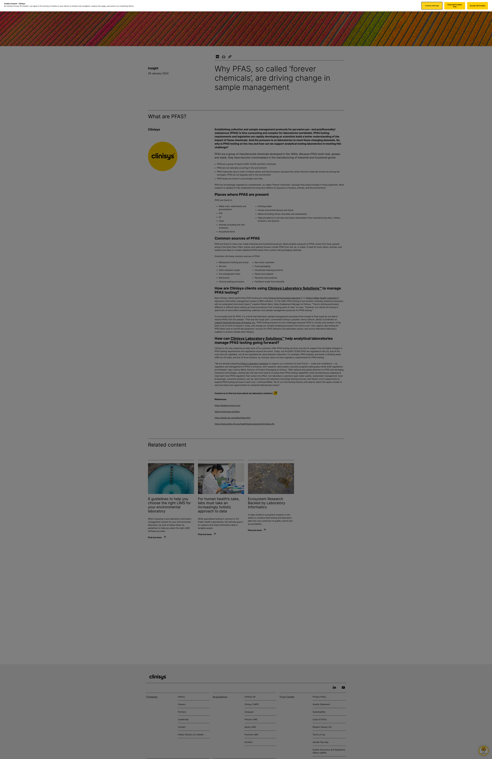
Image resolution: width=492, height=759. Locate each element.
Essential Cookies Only (455, 6)
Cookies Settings (432, 6)
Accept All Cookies (477, 6)
